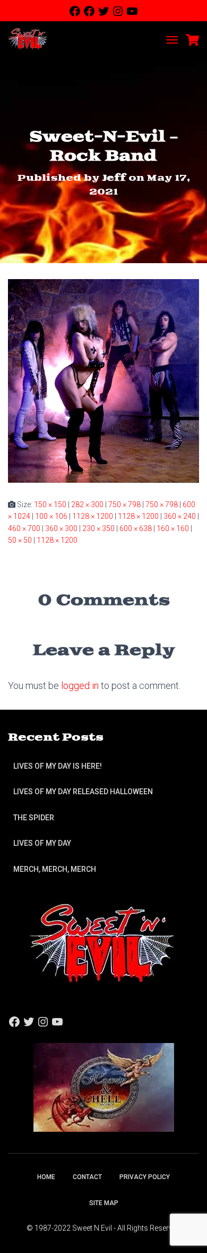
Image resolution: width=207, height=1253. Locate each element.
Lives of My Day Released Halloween (83, 791)
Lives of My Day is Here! (57, 766)
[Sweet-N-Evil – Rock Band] (103, 380)
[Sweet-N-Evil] (32, 40)
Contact (87, 1177)
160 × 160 (173, 528)
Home (46, 1177)
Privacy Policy (144, 1177)
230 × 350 (98, 528)
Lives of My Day (42, 843)
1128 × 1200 (92, 516)
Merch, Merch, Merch (54, 869)
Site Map (103, 1203)
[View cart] (192, 40)
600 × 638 (135, 528)
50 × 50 (20, 540)
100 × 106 (51, 516)
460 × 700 (24, 528)
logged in (80, 685)
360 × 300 (61, 528)
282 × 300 (87, 504)
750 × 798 (124, 504)
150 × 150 (50, 504)
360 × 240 (179, 516)
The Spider (33, 817)
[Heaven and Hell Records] (103, 1086)
